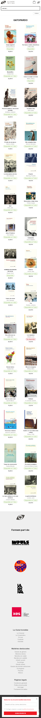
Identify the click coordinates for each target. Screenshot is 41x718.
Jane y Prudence (10, 233)
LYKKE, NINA (31, 46)
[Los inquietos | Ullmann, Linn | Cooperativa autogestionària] (30, 323)
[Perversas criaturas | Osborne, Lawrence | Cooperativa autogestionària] (10, 419)
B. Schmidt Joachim (31, 400)
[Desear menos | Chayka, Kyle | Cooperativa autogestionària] (10, 355)
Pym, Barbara (10, 235)
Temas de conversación (10, 464)
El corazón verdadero (31, 464)
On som (20, 637)
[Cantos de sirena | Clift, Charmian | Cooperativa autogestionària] (10, 290)
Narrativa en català (20, 656)
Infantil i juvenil (20, 660)
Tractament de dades (20, 689)
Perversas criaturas (10, 430)
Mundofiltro (10, 72)
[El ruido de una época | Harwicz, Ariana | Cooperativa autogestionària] (10, 131)
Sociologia (20, 662)
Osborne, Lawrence (10, 432)
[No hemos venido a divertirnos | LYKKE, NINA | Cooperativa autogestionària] (30, 33)
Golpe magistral (10, 45)
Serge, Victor (10, 273)
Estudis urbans (20, 664)
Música (20, 673)
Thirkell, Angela (31, 203)
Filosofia (20, 670)
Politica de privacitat (20, 685)
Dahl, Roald (31, 110)
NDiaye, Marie (30, 368)
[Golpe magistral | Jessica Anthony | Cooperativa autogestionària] (10, 33)
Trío (31, 303)
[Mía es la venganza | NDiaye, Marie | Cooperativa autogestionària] (30, 355)
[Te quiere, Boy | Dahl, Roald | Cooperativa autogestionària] (30, 97)
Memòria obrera (20, 654)
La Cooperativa (20, 635)
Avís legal (20, 687)
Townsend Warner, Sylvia (30, 466)
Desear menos (10, 367)
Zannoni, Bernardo (31, 144)
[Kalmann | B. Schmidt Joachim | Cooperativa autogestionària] (30, 387)
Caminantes (31, 237)
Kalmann (31, 399)
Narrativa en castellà (20, 658)
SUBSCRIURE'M (20, 713)
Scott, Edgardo (31, 239)
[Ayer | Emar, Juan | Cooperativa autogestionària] (10, 194)
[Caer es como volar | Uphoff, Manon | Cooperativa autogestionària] (10, 387)
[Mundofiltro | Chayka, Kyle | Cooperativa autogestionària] (10, 63)
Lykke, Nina (10, 337)
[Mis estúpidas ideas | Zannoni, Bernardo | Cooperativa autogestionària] (30, 131)
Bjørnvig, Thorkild (30, 175)
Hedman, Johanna (30, 305)
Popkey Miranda (10, 466)
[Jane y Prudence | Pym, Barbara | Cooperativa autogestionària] (10, 224)
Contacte (20, 639)
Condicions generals (20, 683)
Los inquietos (31, 335)
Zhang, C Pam (30, 434)
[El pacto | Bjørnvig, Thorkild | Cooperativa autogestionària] (30, 162)
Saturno (31, 269)
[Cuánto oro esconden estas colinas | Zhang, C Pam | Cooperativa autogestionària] (30, 419)
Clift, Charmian (10, 175)
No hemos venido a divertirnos (30, 45)
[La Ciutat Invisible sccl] (7, 2)
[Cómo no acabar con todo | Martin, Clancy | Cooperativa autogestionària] (30, 65)
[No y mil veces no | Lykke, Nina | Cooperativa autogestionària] (10, 323)
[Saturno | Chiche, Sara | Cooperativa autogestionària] (30, 258)
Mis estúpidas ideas (30, 142)
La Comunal (20, 633)
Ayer (10, 206)
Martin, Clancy (30, 78)
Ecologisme (20, 668)
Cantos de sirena (10, 298)
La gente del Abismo (30, 496)
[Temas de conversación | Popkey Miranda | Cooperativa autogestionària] (10, 453)
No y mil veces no (10, 335)
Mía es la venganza (31, 367)
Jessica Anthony (10, 46)
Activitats (20, 641)
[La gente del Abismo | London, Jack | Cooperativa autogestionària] (30, 484)
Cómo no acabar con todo (31, 76)
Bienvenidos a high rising (31, 201)
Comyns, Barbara (10, 499)
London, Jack (30, 498)
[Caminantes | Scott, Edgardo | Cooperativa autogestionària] (30, 226)
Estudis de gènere (20, 652)
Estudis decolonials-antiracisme (20, 666)
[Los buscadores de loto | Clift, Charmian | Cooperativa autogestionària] (10, 162)
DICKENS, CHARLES (10, 112)
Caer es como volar (10, 399)
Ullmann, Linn (30, 337)
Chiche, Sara (30, 271)
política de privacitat (28, 709)
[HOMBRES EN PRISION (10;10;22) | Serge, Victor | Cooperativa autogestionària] (10, 258)
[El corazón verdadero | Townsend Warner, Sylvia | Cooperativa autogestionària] (30, 453)
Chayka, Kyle (10, 73)
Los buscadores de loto (10, 174)
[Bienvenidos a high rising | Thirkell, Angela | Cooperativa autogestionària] (30, 192)
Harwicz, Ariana (10, 144)
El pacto (31, 174)
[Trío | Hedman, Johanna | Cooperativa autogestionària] (30, 292)
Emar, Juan (10, 207)
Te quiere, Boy (31, 108)
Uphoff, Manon (10, 400)
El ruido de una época (10, 142)
